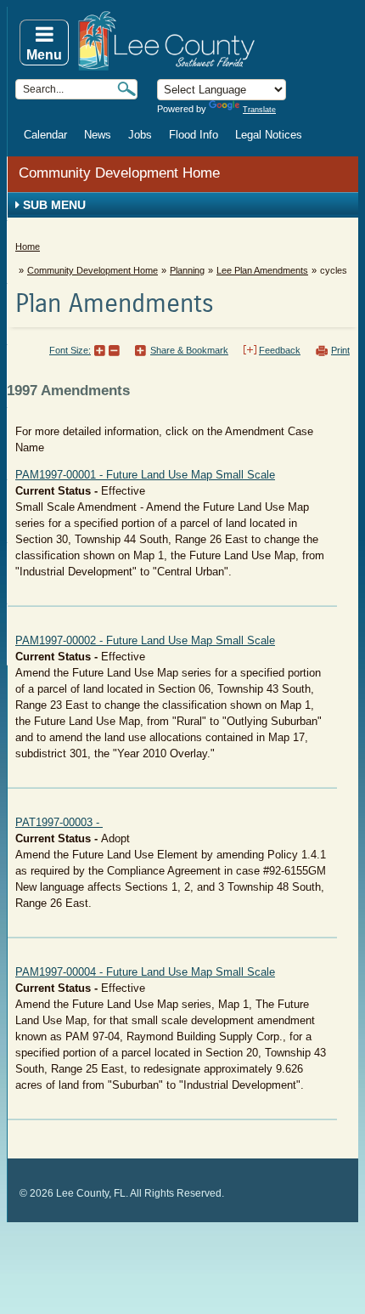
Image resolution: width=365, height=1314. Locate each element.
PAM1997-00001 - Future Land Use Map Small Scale (145, 474)
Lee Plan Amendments (262, 270)
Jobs (140, 134)
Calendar (45, 134)
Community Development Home (119, 173)
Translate (259, 109)
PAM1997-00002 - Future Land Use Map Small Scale (145, 640)
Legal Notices (268, 134)
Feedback (279, 350)
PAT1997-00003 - (59, 822)
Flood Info (193, 134)
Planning (187, 270)
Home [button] (217, 41)
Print (340, 350)
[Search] (126, 89)
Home (27, 246)
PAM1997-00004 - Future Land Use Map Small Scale (145, 972)
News (97, 134)
